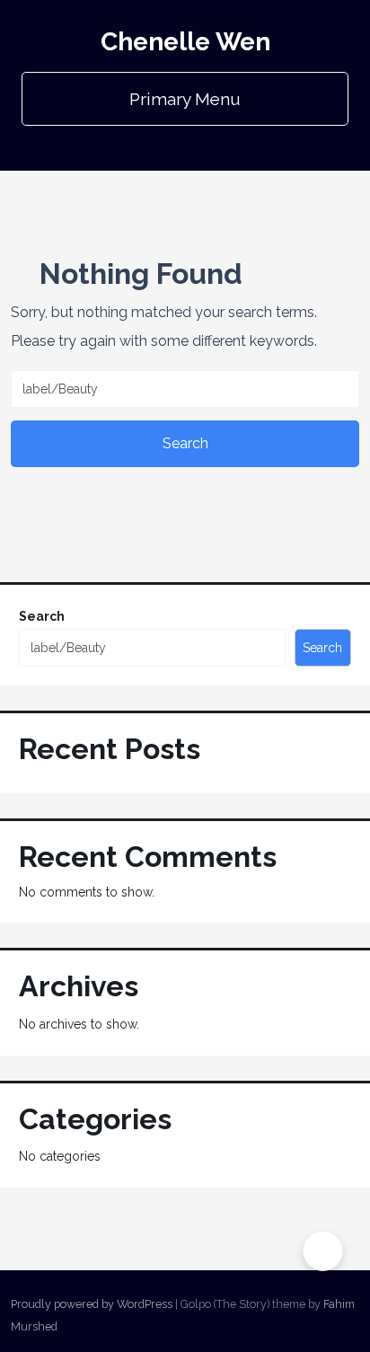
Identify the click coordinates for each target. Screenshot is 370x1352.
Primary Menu (185, 99)
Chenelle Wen (185, 42)
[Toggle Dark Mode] (323, 1251)
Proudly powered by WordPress (91, 1304)
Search (42, 616)
